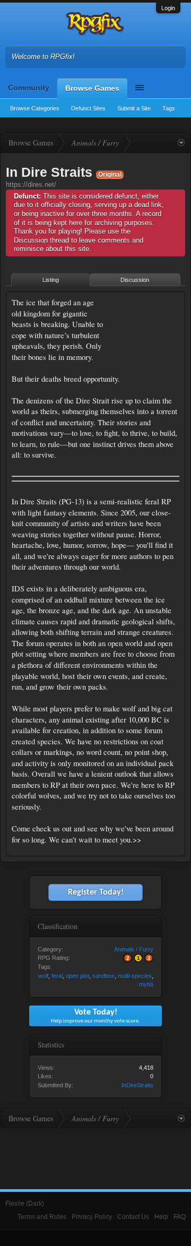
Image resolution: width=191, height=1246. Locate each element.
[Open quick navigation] (181, 143)
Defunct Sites (88, 108)
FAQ (179, 1217)
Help (161, 1217)
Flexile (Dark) (24, 1203)
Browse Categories (34, 108)
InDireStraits (137, 1085)
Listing (50, 280)
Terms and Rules (42, 1217)
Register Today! (96, 892)
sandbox (103, 976)
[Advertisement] (146, 330)
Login (168, 8)
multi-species (135, 976)
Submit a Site (134, 108)
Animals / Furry (133, 949)
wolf (43, 976)
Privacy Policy (92, 1217)
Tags (168, 108)
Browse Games (92, 88)
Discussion (134, 280)
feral (57, 976)
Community (28, 87)
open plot (77, 976)
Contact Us (133, 1217)
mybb (146, 984)
